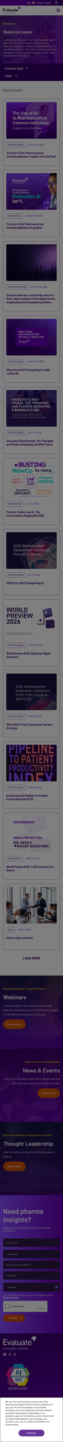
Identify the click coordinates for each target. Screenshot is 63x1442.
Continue (31, 1433)
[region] (31, 1419)
